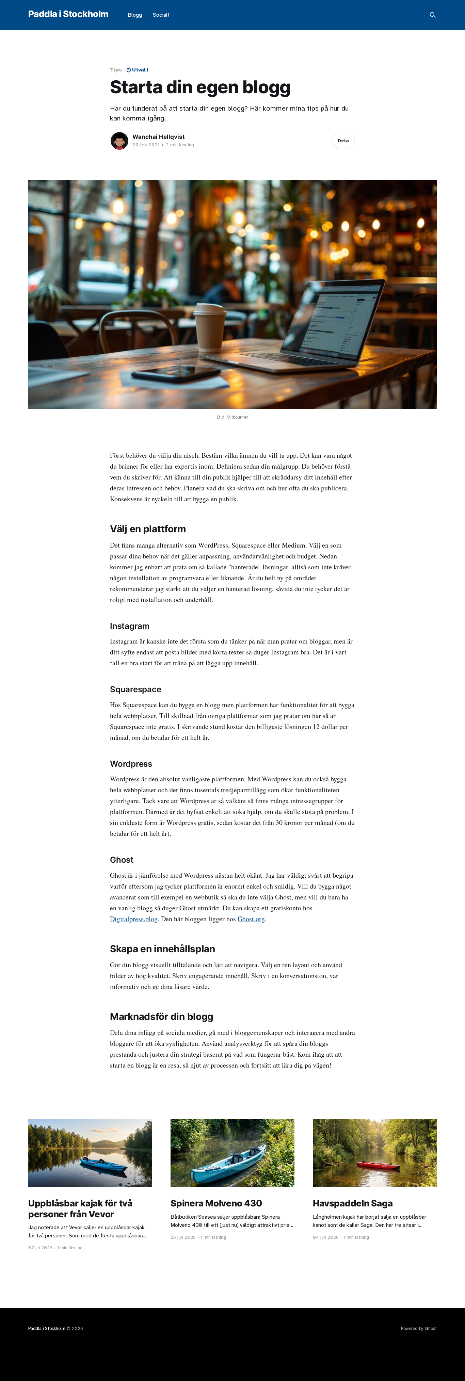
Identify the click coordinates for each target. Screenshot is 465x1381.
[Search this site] (432, 15)
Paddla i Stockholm (68, 14)
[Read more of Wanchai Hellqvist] (119, 140)
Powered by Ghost (419, 1328)
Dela (343, 141)
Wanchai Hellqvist (158, 136)
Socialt (161, 15)
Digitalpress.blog (134, 918)
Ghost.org (251, 918)
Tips (116, 69)
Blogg (135, 15)
